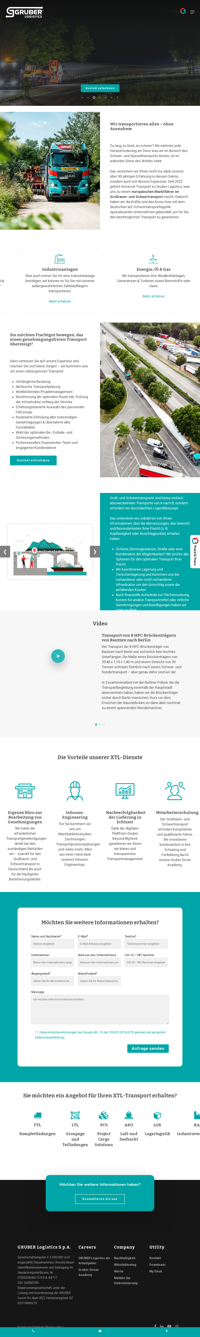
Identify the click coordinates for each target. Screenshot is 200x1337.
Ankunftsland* (87, 974)
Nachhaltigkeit (124, 1258)
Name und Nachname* (46, 936)
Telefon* (130, 936)
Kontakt (155, 1258)
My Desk (155, 1271)
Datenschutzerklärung (49, 1037)
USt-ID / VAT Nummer (139, 955)
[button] (96, 724)
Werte (118, 1271)
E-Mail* (83, 936)
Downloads (157, 1265)
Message (37, 992)
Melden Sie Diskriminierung (126, 1280)
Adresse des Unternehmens (97, 955)
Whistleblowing (125, 1265)
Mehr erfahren (49, 301)
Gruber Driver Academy (89, 1272)
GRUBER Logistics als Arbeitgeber (94, 1260)
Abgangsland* (40, 974)
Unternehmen (40, 955)
